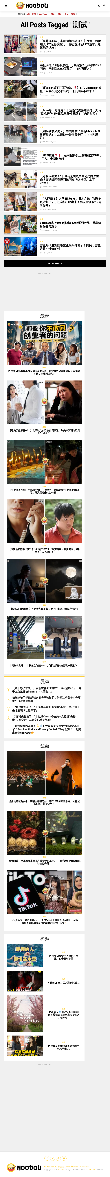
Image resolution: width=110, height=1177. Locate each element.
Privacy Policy (84, 1167)
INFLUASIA (92, 1170)
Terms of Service (71, 1167)
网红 (34, 14)
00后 (60, 14)
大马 (28, 14)
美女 (66, 14)
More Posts (55, 263)
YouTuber (43, 14)
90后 (53, 14)
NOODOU (61, 1170)
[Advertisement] (44, 291)
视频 (73, 14)
